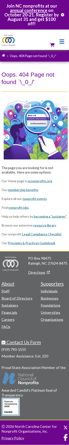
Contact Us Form (23, 342)
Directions (36, 272)
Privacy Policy (12, 438)
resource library (44, 225)
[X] (65, 427)
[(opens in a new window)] (20, 379)
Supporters (52, 283)
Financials (9, 312)
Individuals (49, 291)
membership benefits (23, 190)
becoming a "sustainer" (50, 216)
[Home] (8, 40)
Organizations (52, 319)
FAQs (5, 326)
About (7, 283)
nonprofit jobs (18, 208)
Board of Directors (16, 298)
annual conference (28, 10)
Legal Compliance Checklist (41, 234)
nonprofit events (34, 199)
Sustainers (9, 305)
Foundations (50, 305)
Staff (5, 291)
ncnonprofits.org (40, 181)
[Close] (62, 15)
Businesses (49, 298)
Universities (50, 312)
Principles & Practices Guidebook (31, 243)
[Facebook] (65, 437)
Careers (8, 319)
